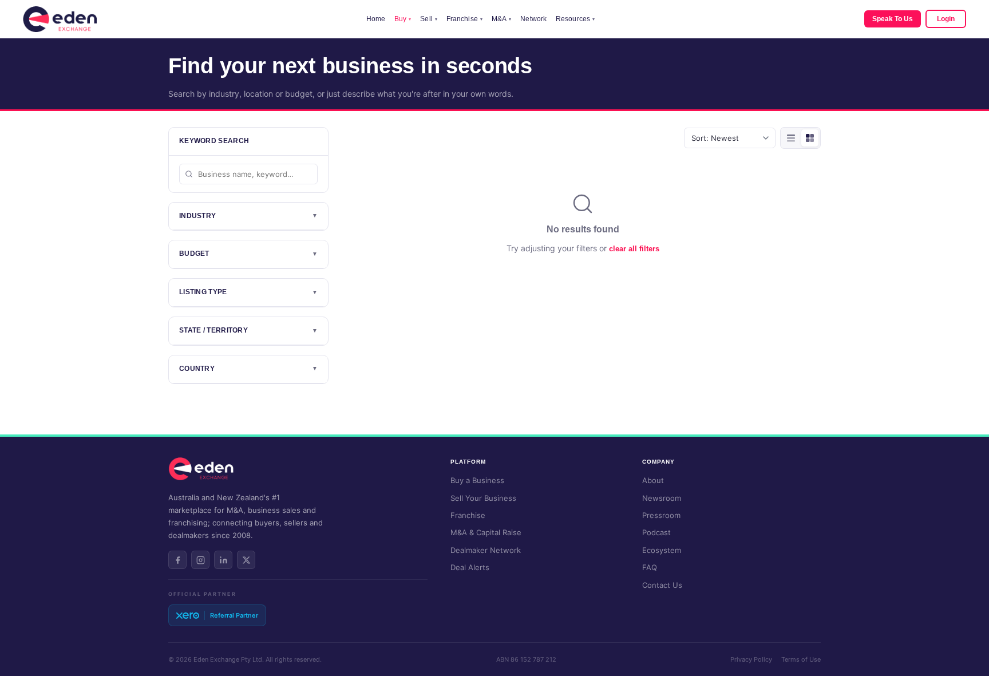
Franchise (464, 18)
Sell (428, 18)
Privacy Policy (751, 659)
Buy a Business (477, 480)
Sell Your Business (483, 498)
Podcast (656, 532)
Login (946, 19)
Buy (402, 18)
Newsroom (661, 498)
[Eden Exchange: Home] (60, 19)
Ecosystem (661, 550)
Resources (575, 18)
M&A (501, 18)
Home (375, 18)
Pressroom (661, 515)
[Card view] (809, 138)
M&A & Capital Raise (485, 532)
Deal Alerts (469, 567)
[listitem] (177, 560)
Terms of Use (801, 659)
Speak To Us (892, 18)
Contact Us (662, 585)
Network (533, 18)
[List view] (791, 138)
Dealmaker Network (485, 550)
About (653, 480)
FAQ (649, 567)
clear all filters (634, 248)
